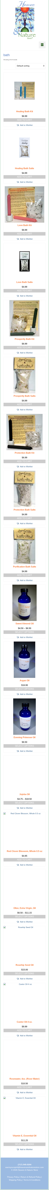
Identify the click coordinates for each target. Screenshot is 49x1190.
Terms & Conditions (32, 1180)
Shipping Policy (15, 1180)
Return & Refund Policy (31, 1177)
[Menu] (42, 45)
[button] (24, 125)
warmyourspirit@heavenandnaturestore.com (24, 1167)
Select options (24, 632)
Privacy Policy (13, 1177)
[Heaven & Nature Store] (24, 20)
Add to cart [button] (24, 120)
